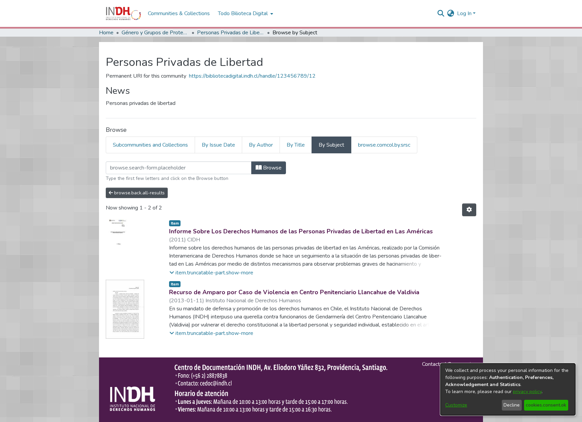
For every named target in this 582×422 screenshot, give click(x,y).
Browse (272, 167)
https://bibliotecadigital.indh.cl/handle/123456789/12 (252, 76)
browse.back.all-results (139, 193)
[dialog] (508, 389)
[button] (211, 272)
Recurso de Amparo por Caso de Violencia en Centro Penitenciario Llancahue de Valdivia (294, 292)
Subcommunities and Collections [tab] (150, 145)
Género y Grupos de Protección (155, 32)
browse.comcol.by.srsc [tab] (384, 145)
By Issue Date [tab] (218, 145)
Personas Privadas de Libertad (230, 32)
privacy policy (527, 391)
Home (106, 32)
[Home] (123, 13)
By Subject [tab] (331, 145)
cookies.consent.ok (546, 405)
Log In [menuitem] (464, 13)
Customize (456, 405)
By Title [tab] (296, 145)
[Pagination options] (469, 209)
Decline (512, 405)
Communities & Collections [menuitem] (179, 13)
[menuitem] (451, 13)
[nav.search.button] (441, 13)
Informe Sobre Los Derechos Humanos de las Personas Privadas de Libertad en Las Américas (301, 231)
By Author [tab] (261, 145)
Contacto (432, 364)
